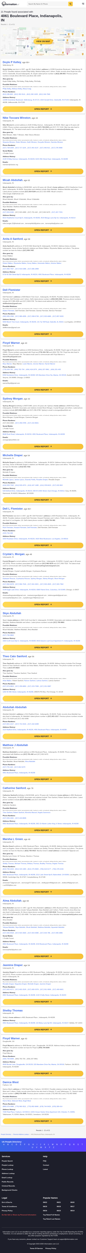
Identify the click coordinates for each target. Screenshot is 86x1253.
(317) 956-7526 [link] (20, 584)
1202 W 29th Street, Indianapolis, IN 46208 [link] (18, 692)
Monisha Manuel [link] (31, 812)
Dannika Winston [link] (57, 142)
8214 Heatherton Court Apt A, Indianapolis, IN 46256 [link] (21, 218)
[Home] (10, 4)
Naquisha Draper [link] (21, 984)
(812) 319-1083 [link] (20, 869)
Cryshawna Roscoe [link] (23, 578)
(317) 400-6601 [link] (57, 989)
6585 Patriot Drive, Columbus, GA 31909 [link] (51, 590)
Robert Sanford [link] (18, 812)
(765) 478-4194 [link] (57, 869)
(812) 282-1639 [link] (32, 94)
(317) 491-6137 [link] (32, 148)
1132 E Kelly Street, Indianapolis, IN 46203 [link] (51, 995)
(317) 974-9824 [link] (8, 686)
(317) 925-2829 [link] (45, 584)
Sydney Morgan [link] (36, 578)
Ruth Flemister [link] (8, 527)
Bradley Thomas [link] (46, 863)
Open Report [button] (41, 109)
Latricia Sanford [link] (41, 680)
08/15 (59, 1211)
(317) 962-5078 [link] (8, 584)
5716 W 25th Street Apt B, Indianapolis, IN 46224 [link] (20, 274)
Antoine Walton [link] (56, 263)
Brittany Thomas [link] (33, 863)
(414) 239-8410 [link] (45, 485)
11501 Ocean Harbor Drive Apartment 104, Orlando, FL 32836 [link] (52, 1112)
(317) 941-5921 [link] (33, 584)
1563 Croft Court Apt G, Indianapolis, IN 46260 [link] (19, 641)
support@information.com (68, 1239)
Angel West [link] (27, 1101)
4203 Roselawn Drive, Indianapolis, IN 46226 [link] (19, 539)
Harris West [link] (7, 1101)
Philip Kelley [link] (7, 89)
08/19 (45, 1206)
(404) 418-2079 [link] (31, 369)
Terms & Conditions (9, 1206)
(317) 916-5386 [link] (20, 269)
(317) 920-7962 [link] (57, 584)
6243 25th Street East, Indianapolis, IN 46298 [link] (51, 159)
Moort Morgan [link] (59, 578)
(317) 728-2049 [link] (8, 148)
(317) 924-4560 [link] (20, 933)
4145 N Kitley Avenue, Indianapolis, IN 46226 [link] (19, 159)
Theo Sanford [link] (7, 812)
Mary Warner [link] (7, 364)
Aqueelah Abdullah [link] (57, 927)
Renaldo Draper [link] (8, 984)
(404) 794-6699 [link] (8, 1059)
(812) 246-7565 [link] (44, 94)
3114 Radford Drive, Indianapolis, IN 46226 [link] (18, 729)
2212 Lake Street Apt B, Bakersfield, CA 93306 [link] (52, 875)
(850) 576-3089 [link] (8, 1106)
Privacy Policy (7, 1211)
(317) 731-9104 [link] (20, 724)
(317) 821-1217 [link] (8, 724)
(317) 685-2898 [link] (33, 269)
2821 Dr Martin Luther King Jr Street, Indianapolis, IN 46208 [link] (57, 823)
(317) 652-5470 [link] (19, 767)
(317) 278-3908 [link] (56, 148)
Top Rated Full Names (51, 1215)
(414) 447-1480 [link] (33, 485)
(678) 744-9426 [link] (45, 1106)
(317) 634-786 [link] (45, 933)
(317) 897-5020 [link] (57, 316)
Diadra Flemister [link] (8, 311)
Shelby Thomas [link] (8, 863)
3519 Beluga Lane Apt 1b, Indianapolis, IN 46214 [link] (58, 218)
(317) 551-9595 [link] (45, 989)
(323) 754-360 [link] (8, 533)
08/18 (59, 1206)
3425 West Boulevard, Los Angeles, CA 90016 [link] (51, 539)
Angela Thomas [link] (57, 863)
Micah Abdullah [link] (31, 927)
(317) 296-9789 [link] (20, 423)
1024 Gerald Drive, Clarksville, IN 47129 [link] (54, 100)
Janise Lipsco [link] (19, 479)
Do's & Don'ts (7, 1202)
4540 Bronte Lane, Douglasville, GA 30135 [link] (18, 1064)
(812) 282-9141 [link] (19, 94)
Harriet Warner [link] (50, 364)
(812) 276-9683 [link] (33, 869)
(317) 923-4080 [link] (33, 933)
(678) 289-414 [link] (57, 1106)
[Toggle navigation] (83, 4)
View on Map (43, 41)
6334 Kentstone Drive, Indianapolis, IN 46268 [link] (19, 375)
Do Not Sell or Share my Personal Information (19, 1215)
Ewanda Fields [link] (30, 479)
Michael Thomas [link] (20, 863)
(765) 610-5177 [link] (45, 869)
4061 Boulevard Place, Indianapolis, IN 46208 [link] (54, 274)
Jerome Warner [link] (38, 364)
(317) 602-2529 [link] (20, 989)
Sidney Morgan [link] (48, 578)
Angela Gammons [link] (44, 812)
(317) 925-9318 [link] (8, 933)
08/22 (45, 1202)
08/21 (59, 1202)
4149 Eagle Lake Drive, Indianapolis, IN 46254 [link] (19, 590)
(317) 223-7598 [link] (33, 686)
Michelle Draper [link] (33, 984)
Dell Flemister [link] (32, 527)
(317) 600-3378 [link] (33, 989)
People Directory (6, 1134)
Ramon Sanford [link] (29, 680)
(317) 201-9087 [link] (45, 686)
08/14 (72, 1211)
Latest (45, 1169)
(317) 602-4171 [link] (8, 989)
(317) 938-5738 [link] (33, 316)
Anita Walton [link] (7, 680)
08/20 (72, 1202)
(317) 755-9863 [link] (8, 635)
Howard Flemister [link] (20, 527)
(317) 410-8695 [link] (20, 818)
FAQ (44, 1161)
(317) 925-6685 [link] (45, 316)
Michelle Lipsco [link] (8, 479)
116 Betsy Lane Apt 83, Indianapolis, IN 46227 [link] (52, 1023)
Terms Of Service (36, 1248)
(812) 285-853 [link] (8, 94)
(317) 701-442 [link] (8, 767)
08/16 (45, 1211)
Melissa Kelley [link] (17, 89)
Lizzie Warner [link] (27, 364)
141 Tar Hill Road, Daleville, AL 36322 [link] (50, 322)
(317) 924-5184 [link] (8, 212)
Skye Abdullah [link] (20, 927)
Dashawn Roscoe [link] (9, 578)
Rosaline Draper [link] (42, 479)
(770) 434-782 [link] (8, 369)
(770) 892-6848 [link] (32, 1106)
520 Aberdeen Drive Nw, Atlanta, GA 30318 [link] (51, 375)
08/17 (72, 1206)
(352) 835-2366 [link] (8, 316)
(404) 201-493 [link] (56, 369)
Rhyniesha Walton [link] (20, 263)
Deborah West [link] (17, 1101)
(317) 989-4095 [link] (20, 316)
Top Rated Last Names (51, 1219)
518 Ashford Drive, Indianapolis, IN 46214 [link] (17, 491)
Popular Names (50, 1198)
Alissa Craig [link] (27, 89)
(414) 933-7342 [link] (8, 485)
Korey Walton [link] (32, 263)
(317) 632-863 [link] (57, 485)
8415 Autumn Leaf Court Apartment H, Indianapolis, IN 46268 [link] (58, 641)
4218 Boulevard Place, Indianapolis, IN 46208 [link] (52, 944)
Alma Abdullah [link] (30, 761)
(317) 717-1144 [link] (20, 148)
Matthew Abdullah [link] (44, 927)
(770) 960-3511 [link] (20, 1106)
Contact (46, 1165)
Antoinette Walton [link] (44, 263)
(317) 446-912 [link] (45, 148)
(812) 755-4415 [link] (8, 869)
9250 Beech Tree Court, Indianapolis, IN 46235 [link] (19, 322)
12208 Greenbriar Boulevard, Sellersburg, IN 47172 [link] (21, 100)
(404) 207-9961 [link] (43, 369)
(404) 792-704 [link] (19, 369)
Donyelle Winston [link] (44, 142)
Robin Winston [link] (21, 142)
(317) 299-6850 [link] (20, 686)
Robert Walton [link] (8, 263)
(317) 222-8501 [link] (33, 423)
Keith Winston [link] (32, 142)
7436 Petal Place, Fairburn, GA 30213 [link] (16, 1112)
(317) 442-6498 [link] (33, 724)
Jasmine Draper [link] (45, 984)
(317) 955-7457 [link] (8, 269)
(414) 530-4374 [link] (20, 485)
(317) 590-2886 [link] (57, 933)
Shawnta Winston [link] (9, 142)
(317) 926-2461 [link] (8, 818)
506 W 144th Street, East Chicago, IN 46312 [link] (48, 491)
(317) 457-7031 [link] (57, 212)
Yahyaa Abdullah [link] (8, 927)
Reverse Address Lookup (21, 1134)
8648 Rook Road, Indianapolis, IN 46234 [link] (17, 434)
